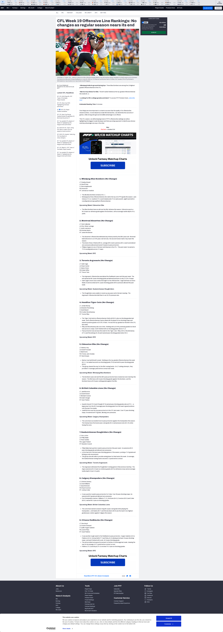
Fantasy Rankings (90, 606)
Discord (149, 597)
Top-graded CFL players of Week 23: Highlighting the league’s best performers (65, 122)
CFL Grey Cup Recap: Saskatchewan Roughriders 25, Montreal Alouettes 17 (66, 116)
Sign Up (153, 32)
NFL (3, 1)
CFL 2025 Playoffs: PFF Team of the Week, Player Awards (64, 98)
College (79, 12)
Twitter (149, 589)
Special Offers (118, 591)
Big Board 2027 (89, 608)
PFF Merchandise (118, 593)
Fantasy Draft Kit (90, 604)
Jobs (57, 589)
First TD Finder (89, 591)
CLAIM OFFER (208, 8)
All (57, 12)
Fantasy (70, 12)
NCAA (2, 3)
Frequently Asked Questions (122, 603)
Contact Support (119, 601)
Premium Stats (89, 597)
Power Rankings (89, 599)
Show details (66, 628)
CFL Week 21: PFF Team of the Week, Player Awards (65, 148)
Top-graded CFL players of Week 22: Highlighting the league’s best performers (65, 142)
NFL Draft (88, 12)
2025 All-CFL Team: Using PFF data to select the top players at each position (65, 129)
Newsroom (59, 591)
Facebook (150, 595)
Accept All (169, 618)
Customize (167, 624)
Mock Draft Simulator (91, 610)
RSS (148, 602)
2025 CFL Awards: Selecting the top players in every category (66, 136)
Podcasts (150, 599)
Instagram (150, 591)
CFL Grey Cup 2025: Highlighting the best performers (63, 104)
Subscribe (117, 589)
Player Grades (89, 595)
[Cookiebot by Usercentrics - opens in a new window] (51, 628)
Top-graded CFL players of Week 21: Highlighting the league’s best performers (65, 154)
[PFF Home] (2, 8)
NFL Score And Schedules (92, 593)
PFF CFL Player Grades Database (63, 110)
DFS (96, 12)
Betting (103, 12)
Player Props (88, 589)
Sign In (218, 8)
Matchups (88, 602)
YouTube (149, 593)
